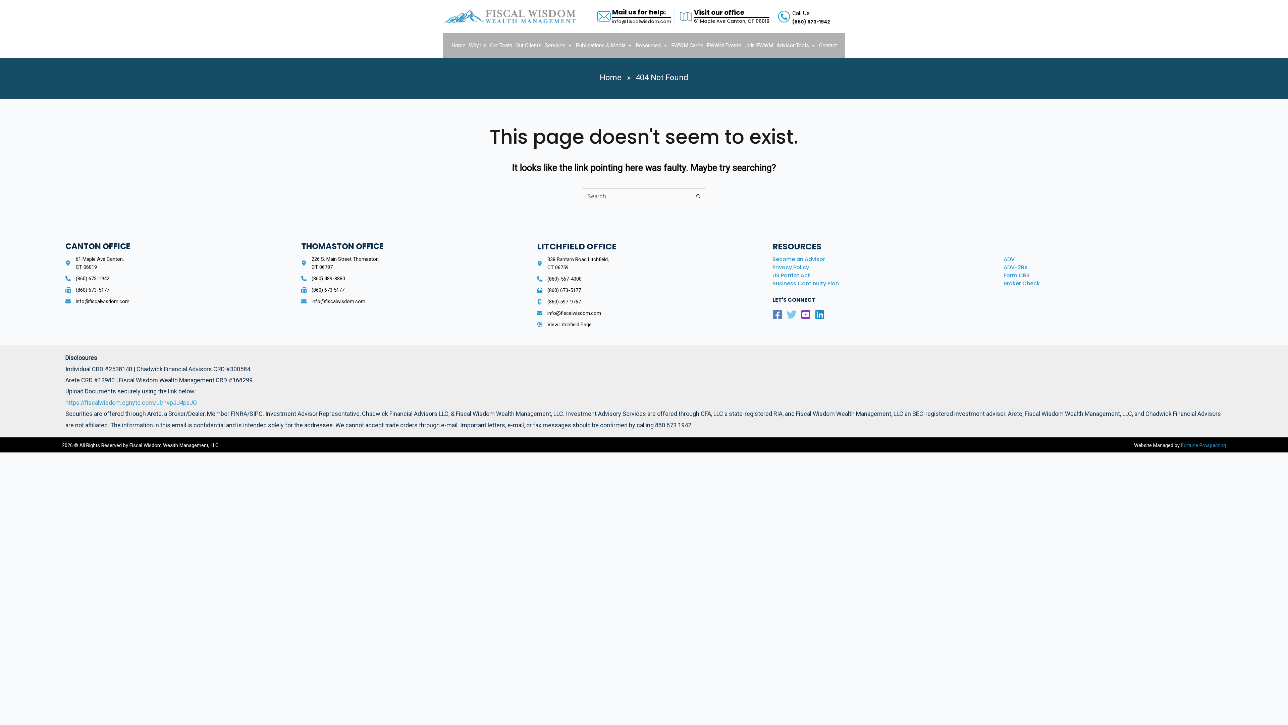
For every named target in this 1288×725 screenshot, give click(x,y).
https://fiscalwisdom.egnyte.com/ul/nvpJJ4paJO (131, 402)
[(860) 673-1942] (87, 279)
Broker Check (1022, 283)
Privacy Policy (790, 267)
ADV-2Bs (1015, 267)
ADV (1009, 259)
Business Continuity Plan (805, 283)
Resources (648, 45)
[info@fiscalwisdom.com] (97, 301)
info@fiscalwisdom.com (641, 21)
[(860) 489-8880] (323, 279)
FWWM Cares (687, 45)
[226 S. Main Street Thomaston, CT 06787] (340, 263)
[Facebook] (777, 314)
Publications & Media (601, 45)
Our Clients (528, 45)
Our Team (501, 45)
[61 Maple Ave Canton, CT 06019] (94, 263)
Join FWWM (759, 45)
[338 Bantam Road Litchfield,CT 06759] (573, 263)
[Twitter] (792, 314)
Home (458, 45)
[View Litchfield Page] (564, 325)
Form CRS (1017, 275)
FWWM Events (724, 45)
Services (555, 45)
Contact (828, 45)
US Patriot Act (791, 275)
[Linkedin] (820, 314)
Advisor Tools (792, 45)
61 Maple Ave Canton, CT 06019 (731, 21)
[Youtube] (806, 314)
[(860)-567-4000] (559, 279)
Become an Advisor (798, 259)
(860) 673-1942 (811, 21)
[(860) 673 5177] (322, 290)
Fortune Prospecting (1203, 445)
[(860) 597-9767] (559, 302)
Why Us (478, 45)
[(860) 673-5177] (87, 290)
